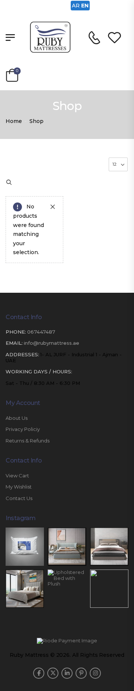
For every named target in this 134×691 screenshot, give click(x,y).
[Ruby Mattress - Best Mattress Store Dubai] (50, 37)
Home (14, 121)
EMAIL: (14, 343)
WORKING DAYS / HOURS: (39, 371)
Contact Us (19, 498)
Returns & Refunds (28, 441)
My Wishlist (19, 487)
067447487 (41, 332)
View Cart (17, 475)
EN (85, 5)
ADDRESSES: (22, 354)
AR (76, 5)
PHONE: (16, 332)
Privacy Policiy (23, 429)
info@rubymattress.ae (51, 343)
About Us (17, 418)
